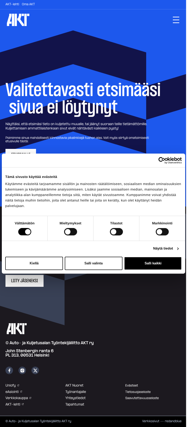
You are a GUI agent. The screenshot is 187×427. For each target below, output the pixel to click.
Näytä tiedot (163, 249)
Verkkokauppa (16, 398)
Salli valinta (93, 263)
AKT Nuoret (74, 385)
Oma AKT (28, 4)
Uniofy (10, 385)
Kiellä (34, 263)
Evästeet (131, 385)
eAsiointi (12, 391)
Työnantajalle (75, 391)
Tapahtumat (74, 404)
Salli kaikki (153, 263)
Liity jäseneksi (24, 281)
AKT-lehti (12, 4)
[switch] (70, 232)
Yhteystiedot (75, 398)
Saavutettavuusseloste (142, 398)
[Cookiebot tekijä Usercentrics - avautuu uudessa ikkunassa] (162, 160)
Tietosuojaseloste (138, 392)
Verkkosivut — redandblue (162, 421)
